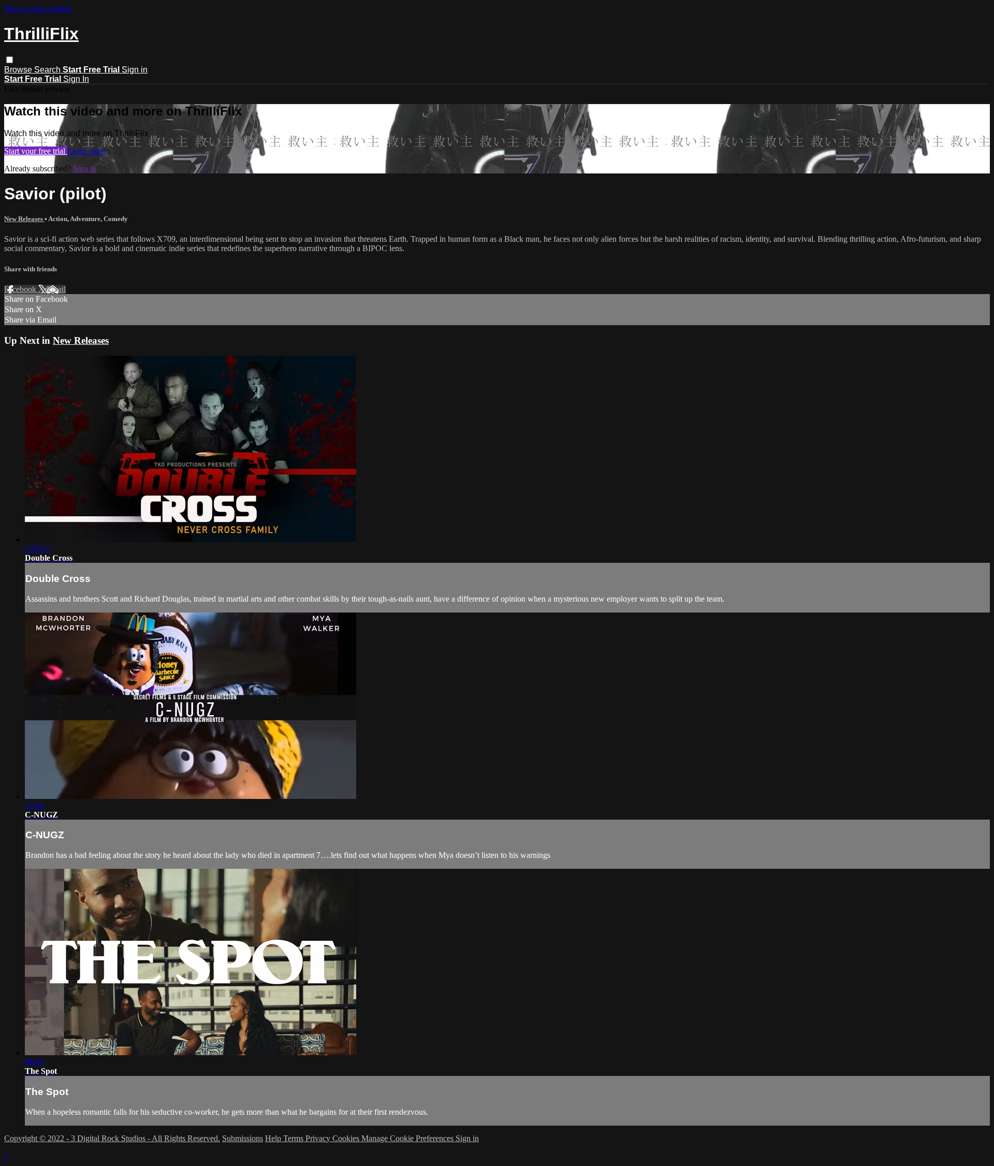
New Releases (24, 219)
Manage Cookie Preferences (408, 1138)
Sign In (76, 79)
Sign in (135, 69)
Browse (19, 69)
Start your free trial (35, 151)
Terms (294, 1138)
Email (56, 289)
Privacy (318, 1138)
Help (274, 1138)
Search (48, 69)
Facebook (21, 289)
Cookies (346, 1138)
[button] (9, 59)
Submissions (242, 1138)
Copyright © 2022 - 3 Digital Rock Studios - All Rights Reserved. (112, 1138)
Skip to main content (37, 8)
